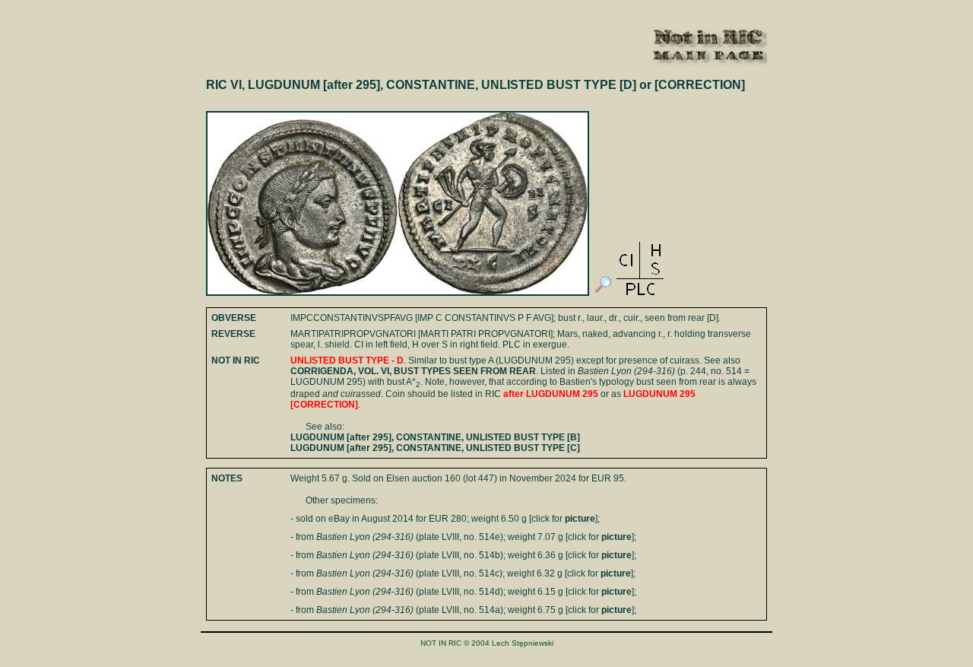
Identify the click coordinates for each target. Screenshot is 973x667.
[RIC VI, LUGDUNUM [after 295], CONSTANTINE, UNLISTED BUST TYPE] (602, 292)
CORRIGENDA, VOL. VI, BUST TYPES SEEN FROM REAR (413, 371)
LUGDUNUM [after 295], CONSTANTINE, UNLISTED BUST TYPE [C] (435, 448)
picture (580, 518)
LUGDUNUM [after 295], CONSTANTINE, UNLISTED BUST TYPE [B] (435, 437)
